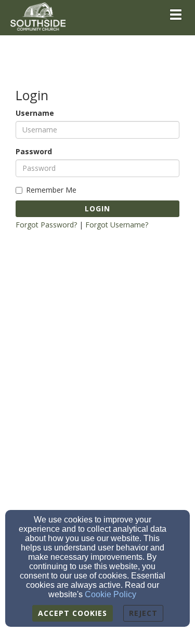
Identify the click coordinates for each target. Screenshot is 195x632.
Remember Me (51, 190)
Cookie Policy (110, 594)
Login (97, 208)
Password (34, 151)
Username (35, 113)
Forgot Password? (46, 225)
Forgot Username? (116, 225)
